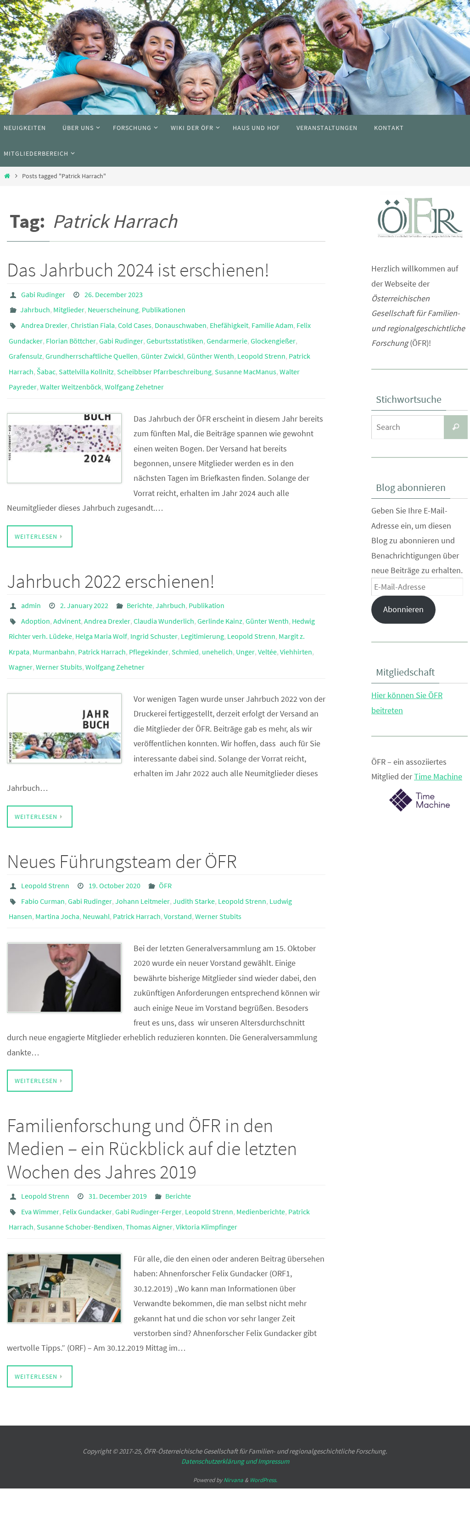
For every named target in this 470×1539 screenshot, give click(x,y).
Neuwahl (96, 879)
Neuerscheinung (113, 306)
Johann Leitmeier (142, 866)
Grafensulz (25, 345)
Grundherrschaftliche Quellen (91, 345)
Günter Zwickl (162, 345)
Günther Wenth (210, 345)
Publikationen (163, 306)
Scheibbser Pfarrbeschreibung (164, 357)
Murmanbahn (54, 625)
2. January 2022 (84, 586)
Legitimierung (202, 612)
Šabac (46, 357)
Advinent (67, 599)
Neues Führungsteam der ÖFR (122, 830)
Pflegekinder (148, 625)
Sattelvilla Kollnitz (86, 357)
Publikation (206, 586)
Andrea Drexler (44, 319)
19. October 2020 (114, 853)
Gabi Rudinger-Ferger (148, 1169)
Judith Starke (194, 866)
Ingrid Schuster (154, 612)
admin (31, 586)
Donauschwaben (181, 319)
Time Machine (438, 776)
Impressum (273, 1415)
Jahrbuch (35, 306)
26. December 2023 (113, 293)
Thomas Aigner (149, 1182)
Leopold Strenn (261, 345)
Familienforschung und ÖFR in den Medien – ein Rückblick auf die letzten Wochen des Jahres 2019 (152, 1110)
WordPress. (263, 1434)
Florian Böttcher (71, 332)
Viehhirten (296, 625)
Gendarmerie (227, 332)
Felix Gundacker (87, 1169)
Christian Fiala (93, 319)
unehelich (217, 625)
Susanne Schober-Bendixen (80, 1182)
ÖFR (165, 853)
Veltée (267, 625)
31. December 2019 (118, 1156)
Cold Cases (134, 319)
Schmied (185, 625)
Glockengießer (273, 332)
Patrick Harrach (102, 625)
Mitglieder (68, 306)
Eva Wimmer (40, 1169)
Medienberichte (260, 1169)
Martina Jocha (57, 879)
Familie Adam (272, 319)
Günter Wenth (267, 599)
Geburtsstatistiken (174, 332)
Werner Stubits (59, 638)
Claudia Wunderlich (164, 599)
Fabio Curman (43, 866)
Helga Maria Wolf (101, 612)
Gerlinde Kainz (219, 599)
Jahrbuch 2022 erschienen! (111, 563)
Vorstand (178, 879)
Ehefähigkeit (229, 319)
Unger (245, 625)
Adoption (35, 599)
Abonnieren (403, 609)
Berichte (139, 586)
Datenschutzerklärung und (219, 1415)
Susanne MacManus (245, 357)
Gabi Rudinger (43, 293)
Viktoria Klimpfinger (206, 1182)
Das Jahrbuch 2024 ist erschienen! (138, 270)
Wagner (21, 638)
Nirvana (233, 1434)
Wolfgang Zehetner (134, 370)
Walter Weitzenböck (70, 370)
